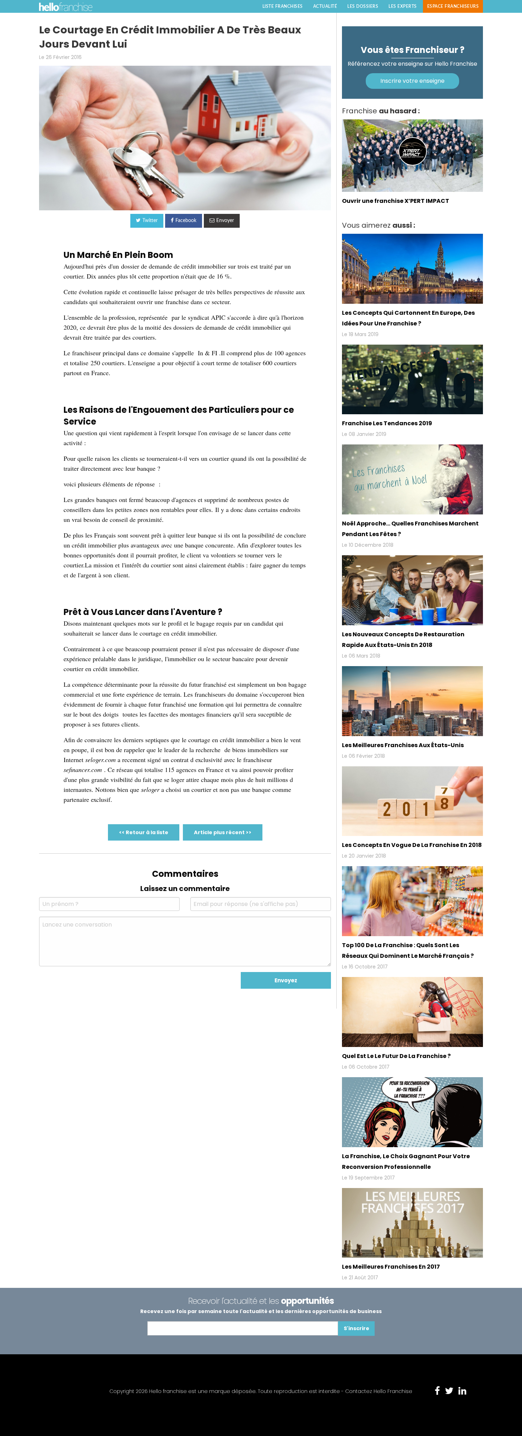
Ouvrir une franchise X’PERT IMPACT (395, 201)
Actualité (325, 6)
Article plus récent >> (222, 832)
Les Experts (402, 6)
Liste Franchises (282, 6)
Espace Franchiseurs (453, 6)
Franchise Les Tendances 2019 (387, 423)
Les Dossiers (362, 6)
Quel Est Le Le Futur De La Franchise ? (396, 1056)
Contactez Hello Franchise (378, 1391)
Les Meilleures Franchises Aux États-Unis (403, 745)
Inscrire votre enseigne (412, 81)
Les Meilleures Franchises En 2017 (391, 1267)
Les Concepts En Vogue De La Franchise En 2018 (412, 845)
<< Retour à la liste (143, 832)
